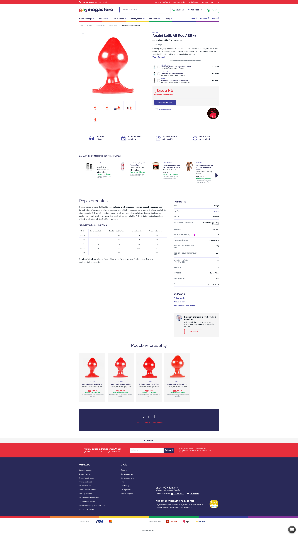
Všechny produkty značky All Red (149, 422)
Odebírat (169, 450)
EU (218, 2)
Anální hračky (100, 25)
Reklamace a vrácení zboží (89, 498)
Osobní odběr (193, 2)
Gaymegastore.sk (127, 474)
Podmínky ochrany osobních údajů (92, 506)
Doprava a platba (179, 2)
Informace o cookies (86, 510)
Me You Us (164, 72)
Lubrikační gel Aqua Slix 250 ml (172, 73)
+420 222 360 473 (88, 2)
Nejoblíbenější (85, 19)
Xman (163, 79)
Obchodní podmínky (87, 502)
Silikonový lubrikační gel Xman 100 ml (174, 80)
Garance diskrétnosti (162, 2)
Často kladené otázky (87, 490)
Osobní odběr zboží (86, 478)
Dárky (167, 19)
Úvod (81, 25)
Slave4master (126, 490)
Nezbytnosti (136, 19)
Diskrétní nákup (85, 486)
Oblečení (153, 19)
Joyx (122, 482)
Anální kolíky (113, 25)
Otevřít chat (193, 331)
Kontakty (205, 2)
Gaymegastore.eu (127, 478)
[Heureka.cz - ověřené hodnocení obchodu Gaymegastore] (214, 508)
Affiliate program (127, 494)
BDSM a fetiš (118, 19)
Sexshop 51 (125, 486)
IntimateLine (165, 65)
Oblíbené (179, 10)
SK (212, 2)
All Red (155, 32)
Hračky (102, 19)
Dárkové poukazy (85, 470)
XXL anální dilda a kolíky (184, 306)
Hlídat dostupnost (165, 102)
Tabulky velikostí (85, 494)
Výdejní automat (85, 482)
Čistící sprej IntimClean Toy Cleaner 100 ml (176, 67)
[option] (99, 170)
